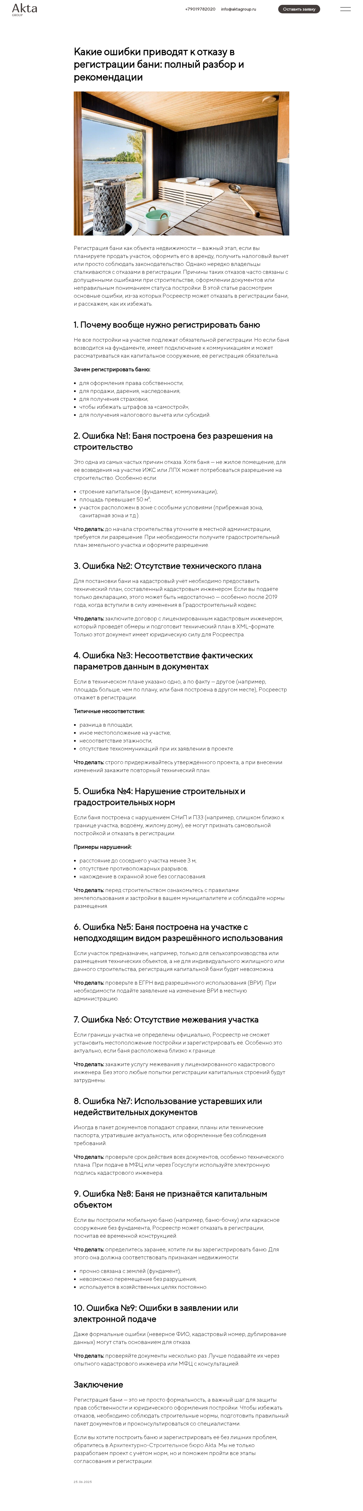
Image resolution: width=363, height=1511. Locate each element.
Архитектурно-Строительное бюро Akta (162, 1445)
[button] (299, 9)
